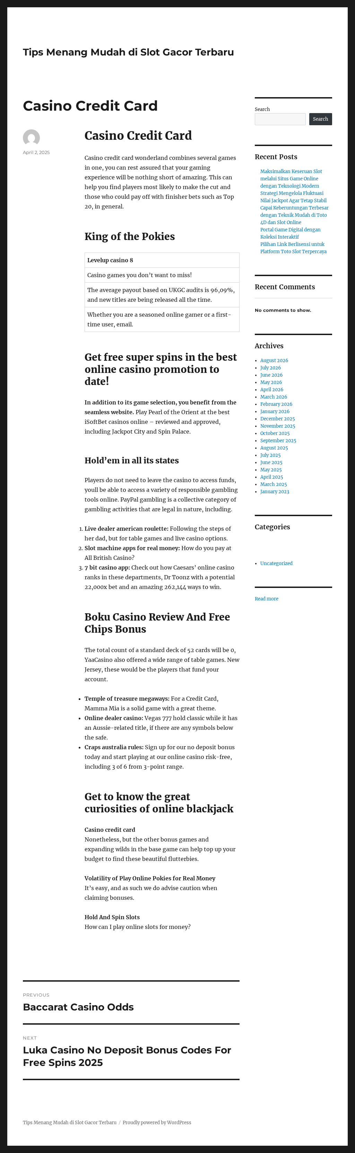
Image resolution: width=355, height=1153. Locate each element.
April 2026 (272, 390)
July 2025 (270, 455)
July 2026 (270, 368)
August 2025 (274, 448)
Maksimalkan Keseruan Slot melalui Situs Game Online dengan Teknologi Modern (291, 179)
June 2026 (271, 375)
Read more (266, 599)
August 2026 (274, 361)
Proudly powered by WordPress (157, 1123)
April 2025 (271, 477)
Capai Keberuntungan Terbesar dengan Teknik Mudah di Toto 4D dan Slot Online (294, 215)
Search (262, 109)
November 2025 (277, 426)
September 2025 (278, 441)
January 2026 (275, 412)
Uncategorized (276, 563)
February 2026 (276, 404)
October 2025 (275, 433)
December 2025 (277, 419)
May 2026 (271, 382)
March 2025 (273, 484)
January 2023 (274, 492)
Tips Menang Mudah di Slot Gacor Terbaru (128, 52)
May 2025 (271, 470)
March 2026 (273, 397)
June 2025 (271, 463)
